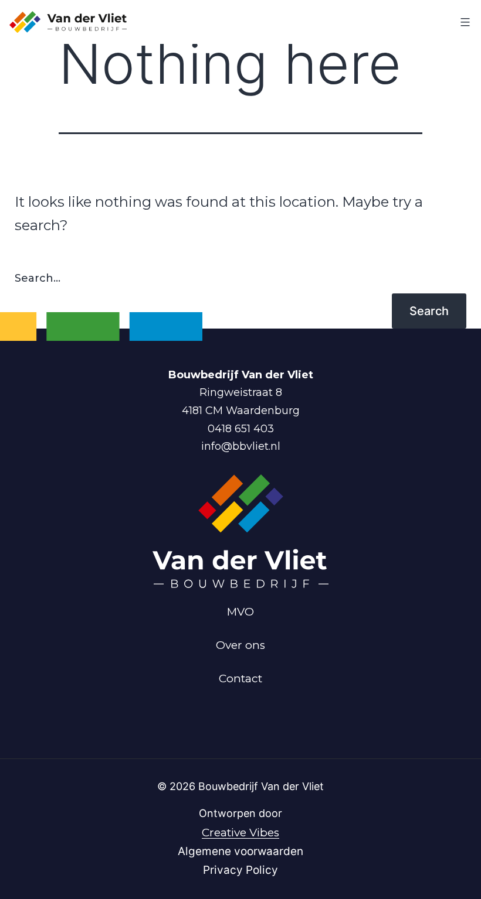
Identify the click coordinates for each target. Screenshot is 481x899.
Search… (37, 278)
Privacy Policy (240, 870)
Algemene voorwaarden (240, 851)
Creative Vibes (240, 832)
